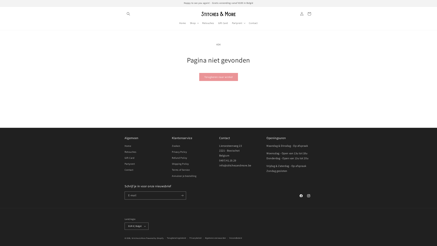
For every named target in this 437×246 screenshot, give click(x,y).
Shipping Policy (180, 163)
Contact (129, 169)
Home (128, 145)
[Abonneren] (182, 196)
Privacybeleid (195, 238)
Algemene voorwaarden (215, 238)
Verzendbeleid (235, 238)
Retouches (130, 151)
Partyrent (130, 163)
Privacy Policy (179, 151)
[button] (128, 14)
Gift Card (129, 157)
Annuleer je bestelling (184, 175)
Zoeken (176, 145)
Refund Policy (179, 157)
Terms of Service (181, 169)
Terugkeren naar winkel (218, 77)
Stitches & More (139, 238)
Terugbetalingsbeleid (176, 238)
